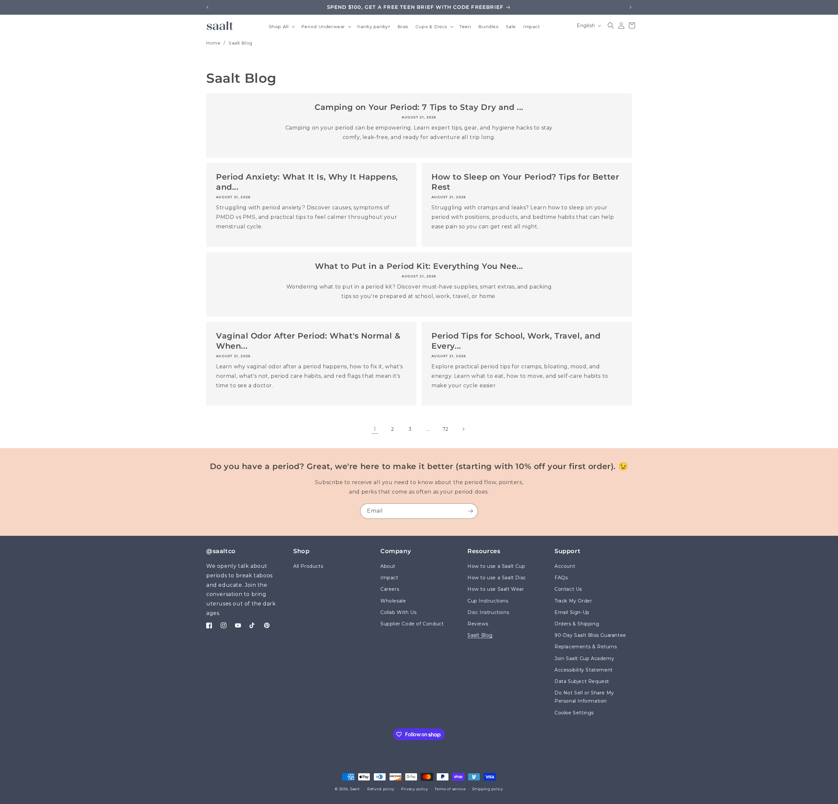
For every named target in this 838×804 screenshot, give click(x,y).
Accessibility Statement (584, 670)
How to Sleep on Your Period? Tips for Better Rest (525, 182)
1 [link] (375, 429)
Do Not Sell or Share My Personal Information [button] (584, 697)
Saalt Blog (240, 42)
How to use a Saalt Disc (496, 578)
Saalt (355, 789)
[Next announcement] (630, 7)
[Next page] (463, 429)
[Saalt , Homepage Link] (220, 25)
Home (213, 42)
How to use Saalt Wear (495, 589)
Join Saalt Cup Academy (584, 658)
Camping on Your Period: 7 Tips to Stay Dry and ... (419, 107)
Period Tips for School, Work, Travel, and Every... (516, 341)
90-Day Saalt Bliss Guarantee (590, 635)
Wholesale (393, 601)
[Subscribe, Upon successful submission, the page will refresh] (470, 511)
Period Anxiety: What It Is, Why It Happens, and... (307, 182)
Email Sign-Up (572, 612)
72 (445, 429)
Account (565, 566)
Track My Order (573, 601)
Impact (389, 578)
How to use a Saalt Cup (496, 566)
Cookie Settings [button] (574, 713)
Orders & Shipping (577, 624)
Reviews (477, 624)
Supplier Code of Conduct (412, 624)
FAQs (561, 578)
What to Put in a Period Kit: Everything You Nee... (419, 266)
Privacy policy (414, 789)
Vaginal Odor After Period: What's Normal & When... (308, 341)
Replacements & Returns (586, 647)
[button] (281, 27)
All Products (308, 566)
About (387, 566)
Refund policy (380, 789)
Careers (389, 589)
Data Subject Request (582, 681)
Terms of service (449, 789)
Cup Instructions (487, 601)
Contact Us (568, 589)
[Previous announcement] (207, 7)
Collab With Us (398, 612)
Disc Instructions (488, 612)
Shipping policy (487, 789)
